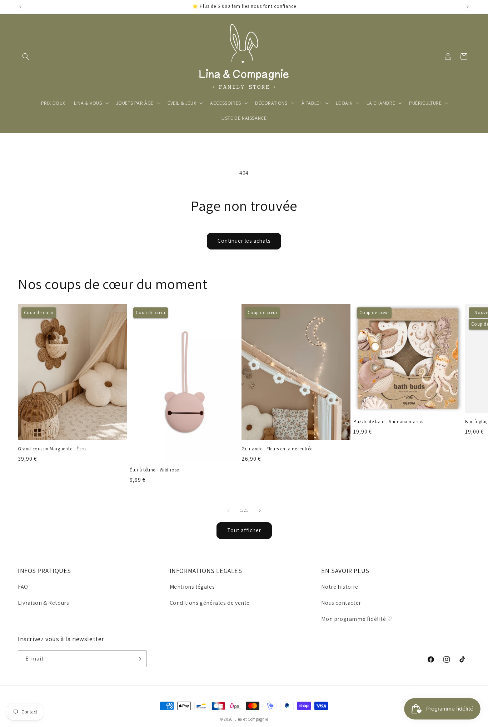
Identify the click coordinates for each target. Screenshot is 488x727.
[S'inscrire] (138, 659)
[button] (26, 56)
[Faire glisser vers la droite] (260, 511)
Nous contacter (341, 603)
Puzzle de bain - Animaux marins (388, 422)
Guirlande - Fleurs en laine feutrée (277, 449)
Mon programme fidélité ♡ (356, 619)
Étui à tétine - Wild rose (154, 470)
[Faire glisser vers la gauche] (228, 511)
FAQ (23, 586)
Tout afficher (244, 530)
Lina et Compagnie (251, 719)
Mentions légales (192, 586)
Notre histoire (339, 586)
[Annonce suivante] (467, 7)
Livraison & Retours (43, 603)
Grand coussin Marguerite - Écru (52, 449)
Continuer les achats (244, 240)
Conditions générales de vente (210, 603)
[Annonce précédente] (20, 7)
